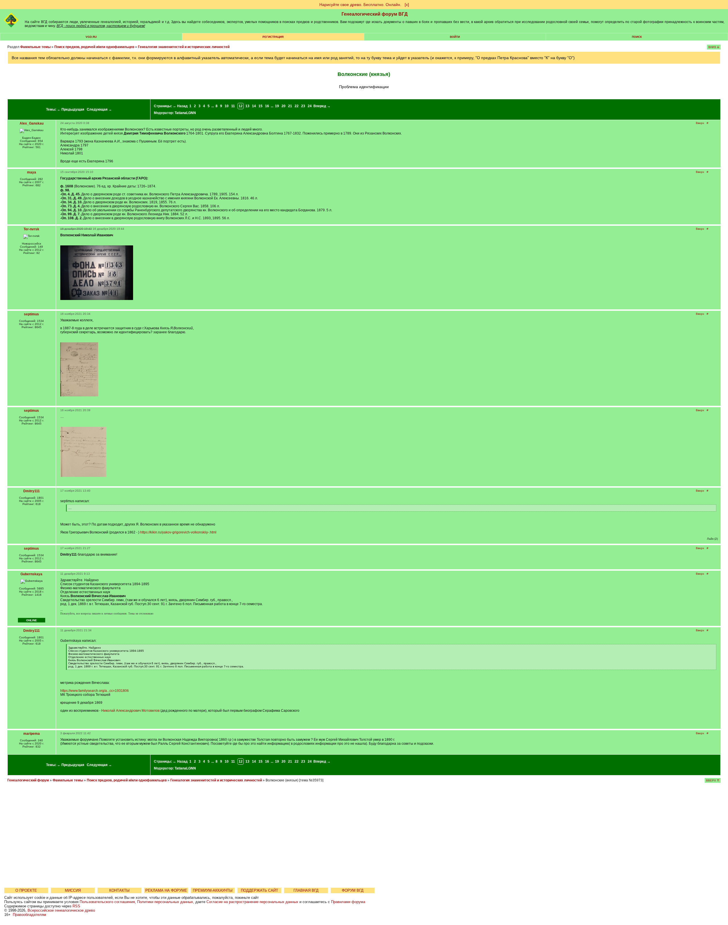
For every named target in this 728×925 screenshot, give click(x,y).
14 (254, 106)
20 (284, 106)
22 (297, 106)
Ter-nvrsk (31, 229)
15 (260, 106)
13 (247, 106)
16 (267, 106)
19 (277, 106)
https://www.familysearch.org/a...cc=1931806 (94, 691)
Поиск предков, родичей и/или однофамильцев (94, 47)
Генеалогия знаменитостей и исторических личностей (183, 47)
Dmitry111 (31, 491)
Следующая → (99, 109)
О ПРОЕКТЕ (26, 890)
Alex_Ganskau (32, 123)
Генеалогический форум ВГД (375, 14)
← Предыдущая (70, 109)
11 (233, 106)
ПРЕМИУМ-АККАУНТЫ (213, 890)
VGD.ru (91, 36)
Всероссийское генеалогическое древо (61, 910)
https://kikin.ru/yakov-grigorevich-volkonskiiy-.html (178, 532)
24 (310, 106)
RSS (76, 906)
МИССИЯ (73, 890)
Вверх (700, 123)
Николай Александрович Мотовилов (130, 711)
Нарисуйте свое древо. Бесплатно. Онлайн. (360, 4)
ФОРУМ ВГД (352, 890)
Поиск (637, 36)
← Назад (180, 106)
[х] (407, 4)
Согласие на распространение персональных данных (252, 902)
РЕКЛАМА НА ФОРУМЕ (166, 890)
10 (227, 106)
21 (290, 106)
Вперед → (321, 106)
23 (303, 106)
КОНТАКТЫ (119, 890)
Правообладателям (29, 914)
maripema (31, 734)
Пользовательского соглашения (107, 902)
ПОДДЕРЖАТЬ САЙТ (259, 890)
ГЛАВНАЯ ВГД (305, 890)
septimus (31, 314)
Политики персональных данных (165, 902)
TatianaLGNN (185, 113)
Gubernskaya (31, 574)
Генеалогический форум (28, 780)
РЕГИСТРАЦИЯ (273, 36)
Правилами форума (348, 902)
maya (31, 172)
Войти (455, 36)
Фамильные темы (35, 47)
